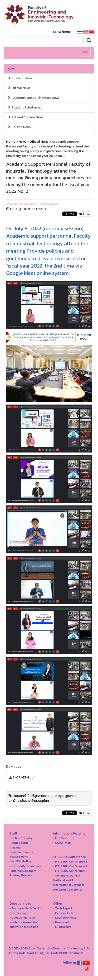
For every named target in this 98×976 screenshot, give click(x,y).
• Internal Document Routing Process (23, 873)
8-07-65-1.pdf (23, 777)
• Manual (15, 847)
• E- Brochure (62, 926)
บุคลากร (70, 795)
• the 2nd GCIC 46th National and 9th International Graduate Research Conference (68, 882)
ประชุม (58, 795)
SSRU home (62, 31)
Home (10, 141)
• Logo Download (65, 917)
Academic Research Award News (35, 97)
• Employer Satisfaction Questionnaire (26, 910)
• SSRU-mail (62, 842)
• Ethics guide (19, 842)
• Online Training (21, 838)
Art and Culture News (27, 117)
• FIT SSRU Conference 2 (70, 866)
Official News (20, 87)
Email (86, 214)
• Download (61, 922)
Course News (21, 126)
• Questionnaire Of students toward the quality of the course (24, 922)
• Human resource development (22, 854)
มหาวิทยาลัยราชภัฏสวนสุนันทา (29, 800)
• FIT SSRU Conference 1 (70, 870)
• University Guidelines (25, 866)
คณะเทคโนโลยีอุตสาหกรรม (32, 795)
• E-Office (59, 838)
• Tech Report (62, 908)
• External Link (63, 913)
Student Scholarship (26, 107)
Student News (21, 78)
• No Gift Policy (20, 861)
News (11, 68)
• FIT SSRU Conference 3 (70, 861)
